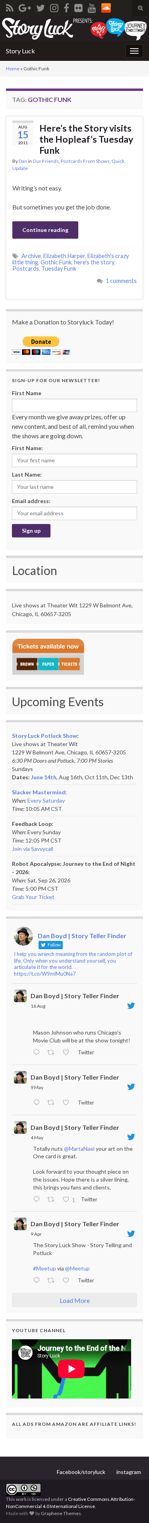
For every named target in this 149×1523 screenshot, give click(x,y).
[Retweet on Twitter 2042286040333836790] (53, 1281)
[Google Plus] (25, 6)
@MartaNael (79, 1148)
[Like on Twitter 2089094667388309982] (68, 1053)
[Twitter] (40, 6)
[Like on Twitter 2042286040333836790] (68, 1281)
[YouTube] (92, 6)
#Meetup (44, 1268)
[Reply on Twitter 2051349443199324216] (38, 1199)
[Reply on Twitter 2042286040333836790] (38, 1281)
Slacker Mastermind (38, 792)
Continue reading (45, 229)
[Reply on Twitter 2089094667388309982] (38, 1053)
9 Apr (36, 1234)
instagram (128, 1471)
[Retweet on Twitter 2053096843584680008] (53, 1103)
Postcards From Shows (85, 161)
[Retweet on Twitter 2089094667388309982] (53, 1053)
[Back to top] (131, 1505)
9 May (37, 1087)
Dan (23, 161)
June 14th (43, 777)
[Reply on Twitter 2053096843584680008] (38, 1103)
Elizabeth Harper (64, 256)
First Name (26, 393)
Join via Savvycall (32, 848)
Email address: (31, 501)
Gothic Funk (56, 262)
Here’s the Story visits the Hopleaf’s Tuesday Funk (86, 139)
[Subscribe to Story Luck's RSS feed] (10, 6)
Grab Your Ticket (33, 896)
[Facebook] (66, 6)
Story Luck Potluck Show (44, 735)
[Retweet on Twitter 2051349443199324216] (53, 1199)
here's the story (94, 262)
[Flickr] (78, 6)
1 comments (121, 280)
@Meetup (77, 1268)
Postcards (25, 268)
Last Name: (27, 474)
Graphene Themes (61, 1513)
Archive (31, 256)
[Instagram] (54, 6)
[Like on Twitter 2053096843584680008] (68, 1103)
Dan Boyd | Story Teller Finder (75, 995)
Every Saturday (46, 800)
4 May (37, 1137)
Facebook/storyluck (81, 1471)
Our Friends (46, 161)
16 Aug (38, 1006)
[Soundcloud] (106, 6)
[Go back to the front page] (74, 28)
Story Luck (20, 51)
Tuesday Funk (58, 268)
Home (12, 69)
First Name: (27, 448)
